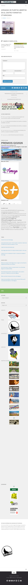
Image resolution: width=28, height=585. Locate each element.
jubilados (11, 222)
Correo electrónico (18, 70)
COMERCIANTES (7, 213)
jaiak (13, 220)
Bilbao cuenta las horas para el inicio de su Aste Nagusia (11, 276)
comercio (16, 213)
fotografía (6, 216)
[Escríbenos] (26, 88)
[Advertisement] (5, 452)
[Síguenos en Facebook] (12, 88)
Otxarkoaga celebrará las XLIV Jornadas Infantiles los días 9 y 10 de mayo (13, 250)
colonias (17, 211)
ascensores (11, 210)
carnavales (3, 211)
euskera (2, 216)
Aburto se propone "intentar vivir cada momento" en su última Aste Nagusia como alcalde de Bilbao (13, 268)
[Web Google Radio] (24, 88)
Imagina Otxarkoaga (8, 219)
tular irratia (5, 229)
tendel (16, 227)
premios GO (4, 227)
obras (21, 224)
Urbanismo (11, 229)
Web (3, 75)
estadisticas (24, 215)
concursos (24, 213)
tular (24, 228)
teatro (11, 227)
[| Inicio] (11, 2)
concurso (20, 213)
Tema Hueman (19, 577)
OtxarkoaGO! (15, 226)
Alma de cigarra (4, 210)
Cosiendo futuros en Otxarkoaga (7, 239)
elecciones (19, 215)
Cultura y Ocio (6, 215)
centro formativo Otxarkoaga (11, 211)
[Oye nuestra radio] (21, 88)
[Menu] (26, 2)
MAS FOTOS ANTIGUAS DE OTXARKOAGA (16, 135)
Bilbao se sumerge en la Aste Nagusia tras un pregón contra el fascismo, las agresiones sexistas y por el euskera (14, 263)
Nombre (4, 70)
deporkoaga (14, 215)
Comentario (5, 60)
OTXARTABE (23, 226)
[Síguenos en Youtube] (15, 88)
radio (9, 227)
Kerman (4, 18)
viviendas (21, 229)
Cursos (10, 215)
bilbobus (22, 210)
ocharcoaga (8, 225)
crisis (2, 215)
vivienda (16, 229)
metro (9, 224)
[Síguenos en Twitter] (19, 88)
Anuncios (3, 5)
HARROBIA (5, 218)
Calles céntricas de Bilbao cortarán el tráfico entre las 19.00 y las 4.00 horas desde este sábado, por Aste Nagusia (13, 280)
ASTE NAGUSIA (18, 210)
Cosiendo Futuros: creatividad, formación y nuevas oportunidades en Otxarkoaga (13, 254)
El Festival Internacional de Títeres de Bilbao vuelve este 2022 (19, 47)
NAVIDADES (15, 224)
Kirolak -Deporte (17, 222)
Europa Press (4, 260)
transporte (21, 227)
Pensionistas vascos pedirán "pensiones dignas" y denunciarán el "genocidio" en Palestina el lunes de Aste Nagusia (12, 272)
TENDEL (2, 237)
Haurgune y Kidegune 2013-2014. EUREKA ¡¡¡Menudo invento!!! (6, 46)
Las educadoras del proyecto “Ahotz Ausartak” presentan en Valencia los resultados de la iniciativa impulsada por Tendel (14, 243)
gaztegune (16, 217)
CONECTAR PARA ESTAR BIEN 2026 (7, 247)
